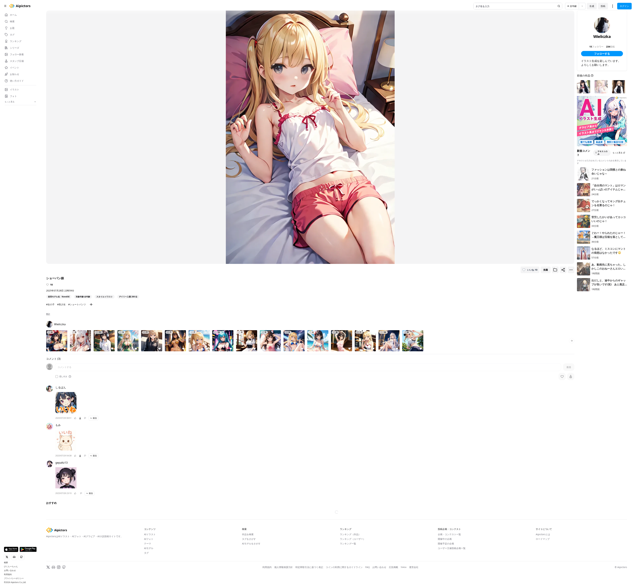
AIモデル (148, 548)
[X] (48, 567)
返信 (95, 418)
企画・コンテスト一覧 (449, 534)
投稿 (603, 6)
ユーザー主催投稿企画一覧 (452, 548)
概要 (6, 562)
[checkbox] (56, 376)
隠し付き (63, 376)
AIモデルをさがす (251, 543)
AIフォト (148, 538)
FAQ (367, 567)
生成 (591, 6)
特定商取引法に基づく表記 (309, 567)
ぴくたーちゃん (11, 566)
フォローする (602, 53)
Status (404, 567)
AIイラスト (150, 534)
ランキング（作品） (350, 534)
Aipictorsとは (543, 534)
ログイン (624, 6)
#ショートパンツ (77, 304)
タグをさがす (249, 538)
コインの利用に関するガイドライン (344, 567)
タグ (146, 552)
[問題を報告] (85, 418)
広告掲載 (393, 567)
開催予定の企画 (446, 543)
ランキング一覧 (348, 543)
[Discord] (53, 567)
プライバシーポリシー (14, 578)
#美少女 (61, 304)
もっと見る (617, 152)
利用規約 (8, 574)
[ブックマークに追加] (555, 270)
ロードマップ (543, 538)
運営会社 (413, 567)
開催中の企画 (445, 538)
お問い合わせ (10, 570)
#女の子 (50, 304)
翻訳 (48, 314)
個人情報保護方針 (283, 567)
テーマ (147, 543)
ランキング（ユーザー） (352, 538)
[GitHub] (64, 567)
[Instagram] (59, 567)
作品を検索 (248, 534)
